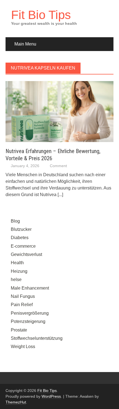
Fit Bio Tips (41, 15)
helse (16, 279)
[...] (60, 194)
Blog (15, 221)
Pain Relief (22, 304)
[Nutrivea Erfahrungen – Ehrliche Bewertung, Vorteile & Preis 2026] (59, 111)
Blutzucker (21, 229)
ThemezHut (16, 402)
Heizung (19, 271)
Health (17, 262)
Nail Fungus (23, 296)
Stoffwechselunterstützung (37, 338)
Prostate (19, 330)
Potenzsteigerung (28, 321)
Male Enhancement (30, 288)
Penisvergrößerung (30, 313)
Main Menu (25, 44)
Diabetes (20, 237)
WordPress (51, 396)
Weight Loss (23, 346)
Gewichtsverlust (26, 254)
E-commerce (23, 246)
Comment (58, 166)
